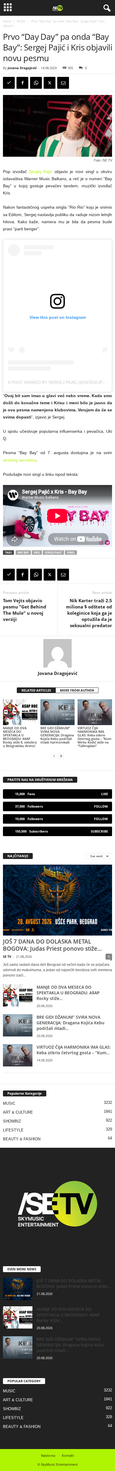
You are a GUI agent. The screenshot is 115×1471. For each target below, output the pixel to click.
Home (7, 21)
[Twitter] (49, 83)
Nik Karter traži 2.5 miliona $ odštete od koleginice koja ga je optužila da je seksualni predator (89, 612)
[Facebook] (22, 83)
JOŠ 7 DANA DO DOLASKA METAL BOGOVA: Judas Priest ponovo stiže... (52, 945)
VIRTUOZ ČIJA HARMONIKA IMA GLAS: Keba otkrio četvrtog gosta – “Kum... (74, 1049)
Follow (101, 806)
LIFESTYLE (13, 1130)
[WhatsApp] (36, 83)
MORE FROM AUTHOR (77, 690)
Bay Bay (23, 552)
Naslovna (48, 1455)
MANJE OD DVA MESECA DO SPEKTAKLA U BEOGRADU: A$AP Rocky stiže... (68, 992)
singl (71, 552)
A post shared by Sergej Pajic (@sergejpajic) (60, 382)
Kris (37, 552)
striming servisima (20, 460)
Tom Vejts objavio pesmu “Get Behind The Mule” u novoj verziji (24, 609)
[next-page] (61, 756)
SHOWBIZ (12, 1121)
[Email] (63, 83)
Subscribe (99, 831)
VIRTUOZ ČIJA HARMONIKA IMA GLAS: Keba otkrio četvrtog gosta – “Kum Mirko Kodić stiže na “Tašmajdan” (94, 737)
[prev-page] (54, 756)
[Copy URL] (9, 83)
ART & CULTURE (18, 1112)
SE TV (7, 956)
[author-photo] (57, 653)
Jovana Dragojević (22, 68)
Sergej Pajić (40, 171)
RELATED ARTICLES (36, 690)
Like (104, 794)
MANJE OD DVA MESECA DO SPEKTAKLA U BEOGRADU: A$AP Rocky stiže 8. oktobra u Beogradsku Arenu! (20, 737)
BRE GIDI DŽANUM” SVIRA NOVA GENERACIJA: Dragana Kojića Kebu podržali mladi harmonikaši (57, 735)
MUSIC (21, 21)
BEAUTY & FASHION (21, 1139)
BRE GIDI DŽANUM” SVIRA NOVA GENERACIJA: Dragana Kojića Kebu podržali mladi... (70, 1022)
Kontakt (68, 1455)
